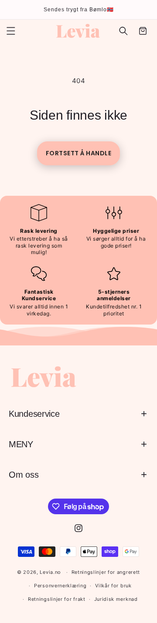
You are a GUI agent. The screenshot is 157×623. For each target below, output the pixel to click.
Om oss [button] (23, 474)
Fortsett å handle (79, 153)
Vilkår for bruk (113, 586)
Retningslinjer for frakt (56, 599)
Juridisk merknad (116, 599)
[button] (10, 30)
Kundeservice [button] (34, 414)
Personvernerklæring (60, 586)
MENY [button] (21, 444)
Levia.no (50, 572)
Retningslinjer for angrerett (106, 572)
